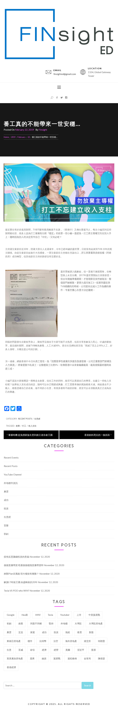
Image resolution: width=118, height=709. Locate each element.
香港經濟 (11, 667)
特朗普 (101, 641)
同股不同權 (36, 623)
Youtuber (65, 614)
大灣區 (78, 623)
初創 (9, 623)
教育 (79, 632)
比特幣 (42, 641)
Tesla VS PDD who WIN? (16, 590)
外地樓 (64, 623)
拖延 (67, 632)
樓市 (30, 641)
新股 (91, 632)
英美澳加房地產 (15, 658)
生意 (9, 649)
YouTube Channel (13, 474)
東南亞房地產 (14, 641)
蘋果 (32, 658)
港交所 (87, 641)
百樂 (6, 525)
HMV (38, 614)
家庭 (32, 632)
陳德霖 (101, 658)
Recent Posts (25, 418)
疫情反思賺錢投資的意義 (16, 556)
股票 (93, 649)
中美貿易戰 (94, 614)
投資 (6, 508)
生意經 (37, 418)
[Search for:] (42, 685)
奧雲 (6, 491)
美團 (67, 649)
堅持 (51, 623)
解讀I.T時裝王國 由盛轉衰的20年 (20, 582)
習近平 (80, 649)
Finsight (43, 129)
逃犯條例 (72, 658)
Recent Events (11, 457)
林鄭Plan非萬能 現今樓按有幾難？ (21, 573)
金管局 (87, 658)
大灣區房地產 (96, 623)
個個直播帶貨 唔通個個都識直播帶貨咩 (23, 565)
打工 (24, 426)
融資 (44, 658)
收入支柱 (32, 426)
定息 (20, 632)
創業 (18, 426)
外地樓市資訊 (11, 483)
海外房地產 (71, 641)
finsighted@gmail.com (64, 74)
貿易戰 (56, 658)
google (10, 614)
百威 (20, 649)
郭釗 (6, 533)
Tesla (50, 614)
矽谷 (32, 649)
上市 (79, 614)
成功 (6, 500)
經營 (56, 649)
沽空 (55, 641)
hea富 (25, 614)
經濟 (44, 649)
